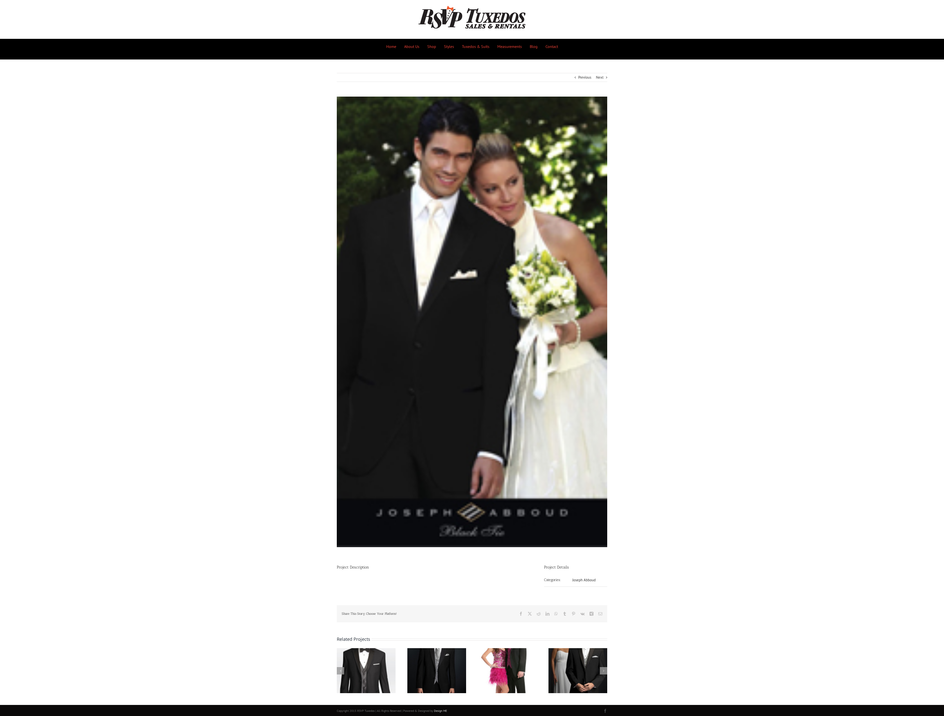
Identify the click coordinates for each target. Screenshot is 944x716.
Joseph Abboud (584, 580)
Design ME (440, 711)
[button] (340, 670)
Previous (584, 77)
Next (600, 77)
